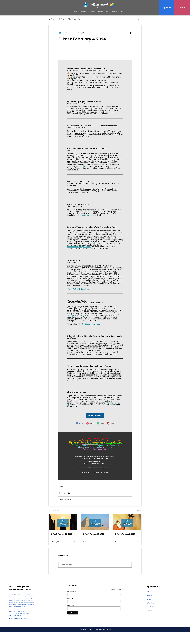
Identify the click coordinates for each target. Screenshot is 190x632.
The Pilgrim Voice (75, 19)
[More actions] (130, 33)
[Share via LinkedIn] (69, 493)
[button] (139, 19)
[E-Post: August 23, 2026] (63, 522)
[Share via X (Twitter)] (64, 493)
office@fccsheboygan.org (21, 618)
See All (139, 510)
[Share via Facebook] (59, 493)
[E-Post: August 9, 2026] (127, 522)
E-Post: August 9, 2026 (125, 534)
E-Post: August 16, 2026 (93, 534)
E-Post (61, 19)
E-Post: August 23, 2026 (61, 534)
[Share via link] (74, 493)
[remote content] (95, 263)
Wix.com (108, 629)
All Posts (51, 19)
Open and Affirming (19, 596)
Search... (150, 611)
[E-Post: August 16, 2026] (95, 522)
